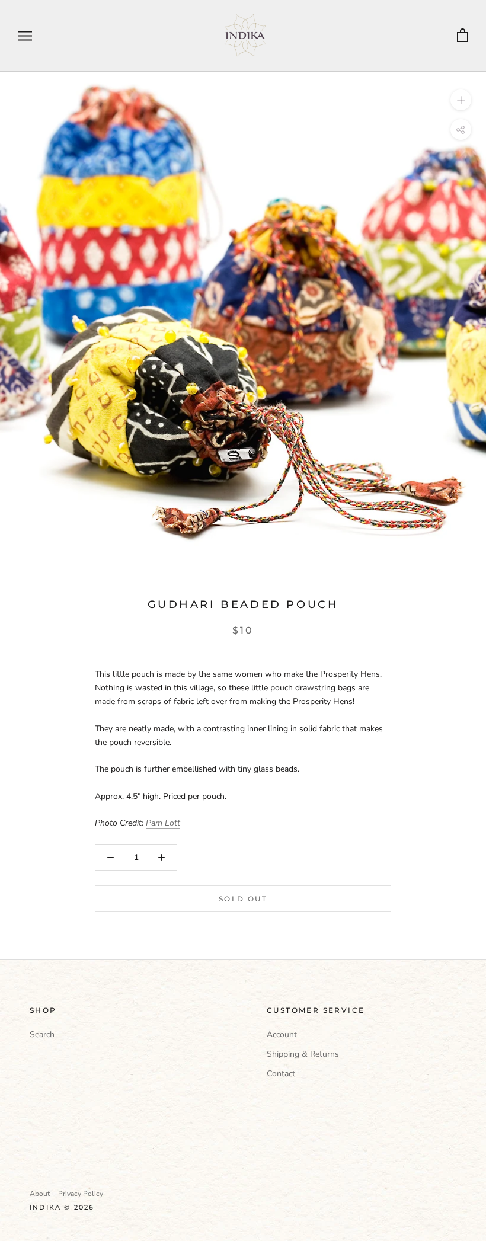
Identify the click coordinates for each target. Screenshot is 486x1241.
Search (42, 1034)
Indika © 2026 (62, 1207)
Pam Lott (163, 823)
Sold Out (243, 898)
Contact (281, 1073)
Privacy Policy (80, 1193)
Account (282, 1034)
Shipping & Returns (303, 1054)
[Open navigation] (25, 36)
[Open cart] (462, 36)
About (40, 1193)
